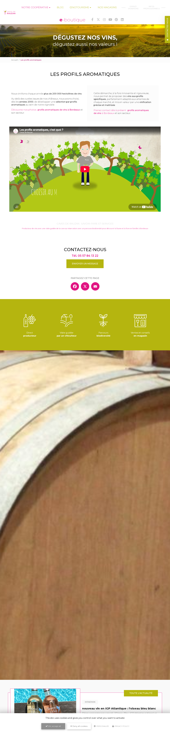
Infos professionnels (152, 7)
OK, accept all (54, 726)
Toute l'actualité (140, 693)
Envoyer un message (85, 263)
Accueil (14, 60)
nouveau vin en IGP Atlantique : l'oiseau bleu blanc (119, 708)
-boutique (72, 20)
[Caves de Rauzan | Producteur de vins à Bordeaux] (9, 12)
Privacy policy (121, 726)
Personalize (102, 726)
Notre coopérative (35, 7)
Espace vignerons (133, 7)
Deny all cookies (80, 726)
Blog (60, 7)
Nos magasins (107, 7)
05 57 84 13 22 (88, 255)
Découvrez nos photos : (45, 109)
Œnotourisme (79, 7)
